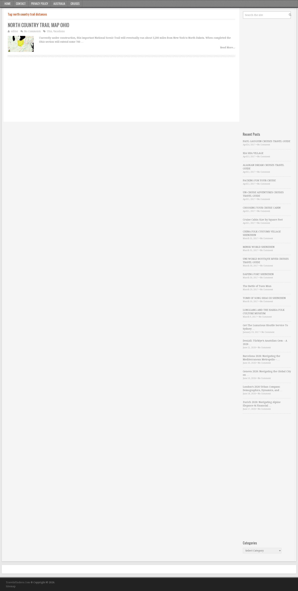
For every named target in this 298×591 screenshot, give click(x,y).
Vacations (59, 31)
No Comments (32, 31)
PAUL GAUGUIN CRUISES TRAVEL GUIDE (266, 141)
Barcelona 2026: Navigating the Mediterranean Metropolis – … (261, 358)
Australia (59, 4)
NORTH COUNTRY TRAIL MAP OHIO (38, 24)
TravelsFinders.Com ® (19, 582)
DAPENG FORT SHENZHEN (258, 274)
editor (14, 31)
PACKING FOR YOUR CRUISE (259, 180)
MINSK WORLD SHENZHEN (259, 247)
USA (49, 31)
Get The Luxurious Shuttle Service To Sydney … (265, 327)
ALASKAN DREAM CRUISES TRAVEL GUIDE (263, 167)
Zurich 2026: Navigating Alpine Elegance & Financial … (262, 404)
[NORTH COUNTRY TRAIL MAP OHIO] (21, 44)
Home (7, 4)
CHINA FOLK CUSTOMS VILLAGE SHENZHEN (262, 233)
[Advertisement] (111, 93)
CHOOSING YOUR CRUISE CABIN (262, 207)
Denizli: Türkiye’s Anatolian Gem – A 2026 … (265, 342)
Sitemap (11, 586)
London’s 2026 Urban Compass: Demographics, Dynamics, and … (262, 388)
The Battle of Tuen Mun (257, 286)
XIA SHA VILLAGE (253, 153)
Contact (21, 4)
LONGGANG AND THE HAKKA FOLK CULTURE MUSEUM (264, 312)
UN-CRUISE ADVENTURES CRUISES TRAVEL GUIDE (263, 194)
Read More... (227, 47)
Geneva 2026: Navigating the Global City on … (267, 373)
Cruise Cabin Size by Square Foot (263, 219)
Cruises (75, 4)
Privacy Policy (39, 4)
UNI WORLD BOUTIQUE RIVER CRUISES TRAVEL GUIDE (266, 260)
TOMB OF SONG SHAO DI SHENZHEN (264, 298)
